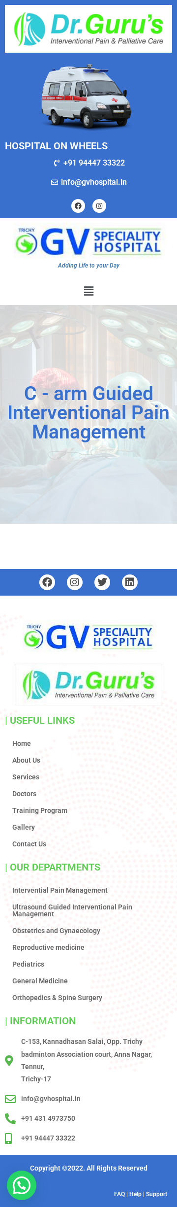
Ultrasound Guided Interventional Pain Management (72, 910)
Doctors (24, 794)
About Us (26, 760)
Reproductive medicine (48, 947)
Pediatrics (28, 964)
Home (21, 743)
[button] (88, 290)
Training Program (39, 810)
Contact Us (29, 844)
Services (25, 777)
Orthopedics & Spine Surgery (57, 998)
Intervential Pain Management (60, 890)
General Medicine (40, 981)
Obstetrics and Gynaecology (56, 931)
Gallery (23, 827)
